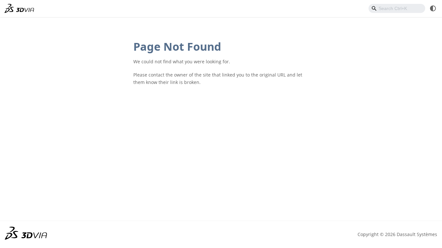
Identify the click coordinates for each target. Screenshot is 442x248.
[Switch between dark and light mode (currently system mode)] (432, 8)
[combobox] (397, 8)
